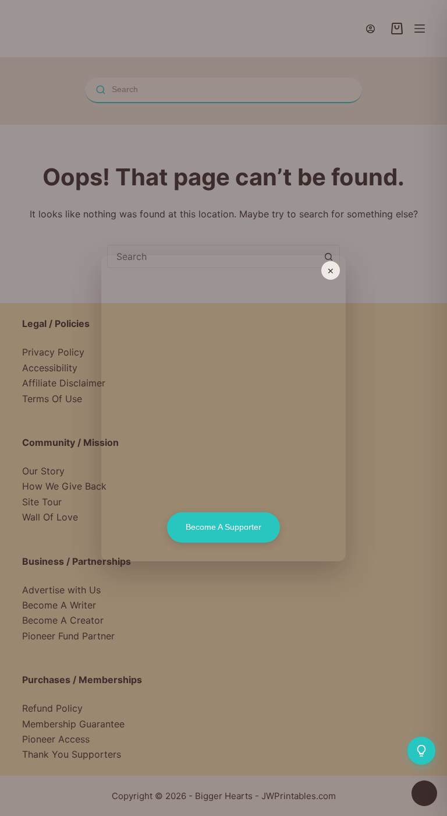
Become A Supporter (223, 527)
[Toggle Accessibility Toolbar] (424, 793)
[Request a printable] (421, 751)
